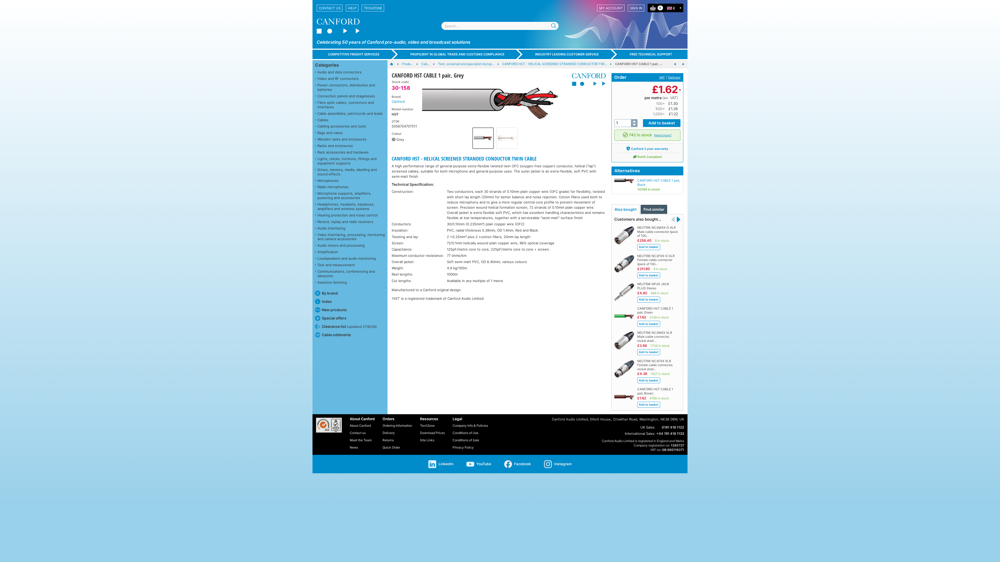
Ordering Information (397, 425)
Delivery (674, 77)
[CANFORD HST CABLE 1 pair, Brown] (675, 64)
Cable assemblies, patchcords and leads (350, 113)
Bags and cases (330, 133)
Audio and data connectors (339, 72)
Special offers (334, 318)
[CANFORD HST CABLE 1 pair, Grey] (495, 102)
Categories (327, 65)
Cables (322, 120)
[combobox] (500, 26)
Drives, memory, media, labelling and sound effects (347, 172)
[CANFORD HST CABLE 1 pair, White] (683, 64)
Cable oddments (336, 335)
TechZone (373, 8)
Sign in (636, 8)
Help (352, 8)
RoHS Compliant (650, 157)
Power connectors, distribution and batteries (346, 87)
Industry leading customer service (567, 54)
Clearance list (349, 326)
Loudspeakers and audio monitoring (346, 258)
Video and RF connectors (338, 78)
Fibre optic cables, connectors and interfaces (345, 104)
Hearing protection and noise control (347, 215)
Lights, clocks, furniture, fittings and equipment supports (347, 161)
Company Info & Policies (470, 425)
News (354, 447)
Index (327, 301)
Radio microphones (332, 187)
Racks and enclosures (335, 146)
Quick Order (391, 447)
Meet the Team (361, 440)
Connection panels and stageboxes (346, 96)
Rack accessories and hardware (343, 152)
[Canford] (587, 79)
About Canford (360, 425)
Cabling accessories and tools (341, 126)
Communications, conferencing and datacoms (346, 273)
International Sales (640, 433)
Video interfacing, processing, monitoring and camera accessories (351, 237)
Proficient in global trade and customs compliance (457, 54)
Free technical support (651, 54)
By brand (330, 293)
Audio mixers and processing (341, 245)
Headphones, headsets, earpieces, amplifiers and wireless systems (345, 206)
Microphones (328, 180)
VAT (662, 77)
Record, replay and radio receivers (345, 222)
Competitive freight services (353, 54)
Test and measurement (336, 265)
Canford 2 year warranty (649, 149)
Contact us (330, 8)
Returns (388, 440)
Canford (398, 101)
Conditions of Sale (466, 440)
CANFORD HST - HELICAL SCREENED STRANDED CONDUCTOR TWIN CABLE (464, 158)
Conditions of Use (465, 433)
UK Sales (647, 427)
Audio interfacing (331, 228)
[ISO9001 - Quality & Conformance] (329, 425)
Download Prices (432, 433)
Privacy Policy (463, 447)
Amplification (327, 252)
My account (611, 8)
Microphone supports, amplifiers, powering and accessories (344, 195)
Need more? (663, 135)
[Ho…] (394, 64)
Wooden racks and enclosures (341, 139)
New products (334, 310)
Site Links (427, 440)
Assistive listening (332, 282)
